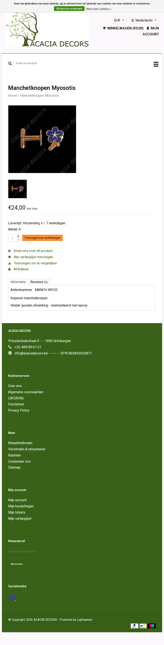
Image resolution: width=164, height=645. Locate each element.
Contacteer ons (19, 461)
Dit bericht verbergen (69, 8)
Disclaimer (16, 404)
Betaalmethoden (20, 443)
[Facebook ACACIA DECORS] (12, 597)
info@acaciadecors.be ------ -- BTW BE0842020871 (53, 353)
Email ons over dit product (33, 251)
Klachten (14, 455)
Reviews (39, 282)
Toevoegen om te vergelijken (35, 263)
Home (12, 96)
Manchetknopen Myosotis (39, 96)
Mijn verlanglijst (19, 519)
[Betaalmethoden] (135, 626)
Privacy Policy (18, 410)
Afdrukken (21, 269)
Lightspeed (84, 620)
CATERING (16, 398)
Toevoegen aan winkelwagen (42, 237)
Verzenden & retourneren (26, 449)
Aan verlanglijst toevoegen (33, 257)
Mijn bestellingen (21, 506)
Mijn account (17, 500)
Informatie (18, 282)
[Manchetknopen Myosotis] (42, 139)
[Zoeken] (10, 63)
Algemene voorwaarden (25, 392)
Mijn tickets (16, 512)
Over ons (15, 386)
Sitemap (14, 467)
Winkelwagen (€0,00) (125, 28)
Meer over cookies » (98, 8)
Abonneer (16, 564)
